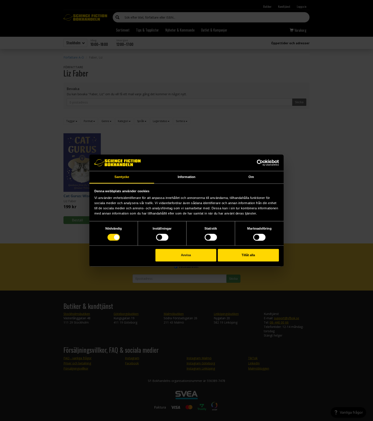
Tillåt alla (248, 255)
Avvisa (186, 255)
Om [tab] (251, 177)
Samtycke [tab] (121, 177)
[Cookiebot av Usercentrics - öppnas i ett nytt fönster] (260, 162)
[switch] (162, 237)
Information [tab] (186, 177)
